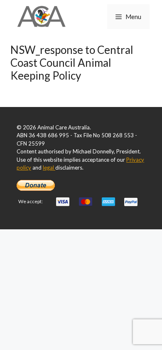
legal (49, 167)
